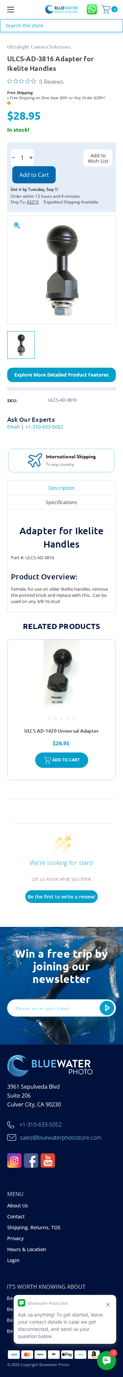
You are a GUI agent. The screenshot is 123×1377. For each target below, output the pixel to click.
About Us (17, 1205)
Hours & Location (26, 1249)
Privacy (15, 1238)
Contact (16, 1216)
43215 (33, 202)
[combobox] (61, 25)
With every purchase (71, 464)
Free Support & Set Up (77, 456)
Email (13, 426)
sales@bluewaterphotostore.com (60, 1137)
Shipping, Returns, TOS (33, 1227)
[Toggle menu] (18, 9)
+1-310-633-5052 (44, 426)
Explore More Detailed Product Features (61, 374)
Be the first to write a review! (61, 896)
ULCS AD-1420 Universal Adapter (61, 730)
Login (13, 1260)
